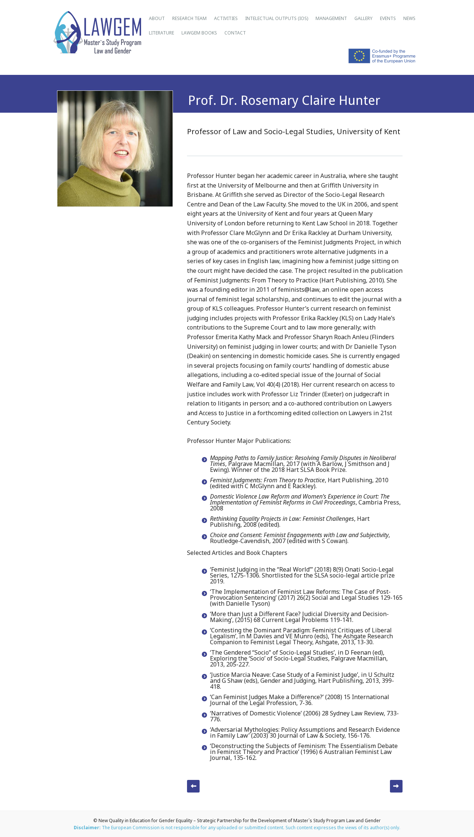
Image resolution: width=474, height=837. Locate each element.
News (409, 18)
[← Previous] (193, 786)
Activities (226, 18)
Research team (189, 18)
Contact (235, 33)
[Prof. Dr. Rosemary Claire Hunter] (115, 202)
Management (331, 18)
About (157, 18)
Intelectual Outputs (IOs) (276, 18)
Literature (161, 33)
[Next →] (396, 786)
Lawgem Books (199, 33)
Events (388, 18)
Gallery (363, 18)
